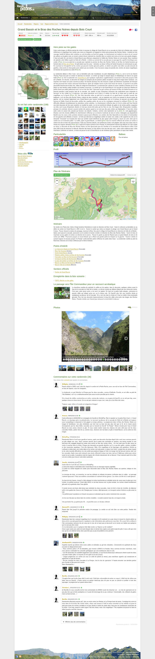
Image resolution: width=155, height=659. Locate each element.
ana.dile (21, 144)
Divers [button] (64, 18)
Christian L (65, 587)
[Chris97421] (31, 109)
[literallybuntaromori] (26, 120)
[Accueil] (18, 18)
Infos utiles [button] (55, 18)
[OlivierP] (31, 126)
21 (110, 359)
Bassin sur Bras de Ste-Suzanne (65, 263)
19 (105, 359)
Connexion (135, 14)
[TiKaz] (26, 137)
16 (98, 359)
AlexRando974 (23, 142)
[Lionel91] (20, 120)
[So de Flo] (31, 132)
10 (84, 359)
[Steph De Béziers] (37, 132)
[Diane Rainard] (43, 109)
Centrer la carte (131, 175)
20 (108, 359)
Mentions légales (112, 657)
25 (119, 359)
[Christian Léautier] (37, 109)
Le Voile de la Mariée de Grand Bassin (66, 249)
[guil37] (37, 115)
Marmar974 (65, 507)
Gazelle (64, 462)
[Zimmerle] (37, 137)
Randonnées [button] (25, 18)
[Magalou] (37, 120)
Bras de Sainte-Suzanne (25, 156)
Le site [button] (72, 18)
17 (101, 359)
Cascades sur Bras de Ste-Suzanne (66, 257)
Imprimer (38, 39)
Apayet (21, 148)
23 (115, 359)
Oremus (64, 415)
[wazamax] (31, 137)
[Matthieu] (20, 126)
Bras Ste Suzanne (60, 251)
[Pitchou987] (43, 126)
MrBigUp (65, 384)
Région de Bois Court (51, 24)
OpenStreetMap (132, 219)
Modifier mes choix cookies (97, 657)
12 (89, 359)
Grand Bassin (22, 160)
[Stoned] (43, 132)
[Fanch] (20, 115)
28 (126, 359)
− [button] (57, 183)
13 (91, 359)
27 (124, 359)
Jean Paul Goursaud (132, 652)
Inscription (127, 14)
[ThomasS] (20, 137)
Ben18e (64, 576)
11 (87, 359)
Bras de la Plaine (23, 158)
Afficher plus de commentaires (75, 622)
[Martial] (43, 120)
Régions (36, 24)
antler (21, 146)
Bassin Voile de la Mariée (63, 265)
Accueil (20, 24)
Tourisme (35, 18)
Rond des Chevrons (23, 163)
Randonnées (28, 24)
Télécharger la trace (26, 39)
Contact (80, 18)
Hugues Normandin (132, 654)
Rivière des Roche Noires (25, 161)
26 (122, 359)
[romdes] (20, 132)
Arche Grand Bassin (61, 253)
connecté (66, 380)
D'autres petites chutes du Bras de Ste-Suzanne (69, 255)
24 (117, 359)
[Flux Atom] (20, 656)
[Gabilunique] (26, 115)
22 (112, 359)
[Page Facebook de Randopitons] (17, 656)
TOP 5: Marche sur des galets (64, 280)
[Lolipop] (31, 120)
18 (103, 359)
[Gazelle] (31, 115)
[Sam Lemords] (26, 132)
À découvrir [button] (44, 18)
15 (96, 359)
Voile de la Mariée (23, 165)
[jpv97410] (43, 115)
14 (94, 359)
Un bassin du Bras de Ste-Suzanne (66, 259)
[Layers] (133, 181)
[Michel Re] (26, 126)
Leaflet (124, 219)
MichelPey (65, 437)
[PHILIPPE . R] (37, 126)
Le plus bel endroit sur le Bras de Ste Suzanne (69, 261)
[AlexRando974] (20, 109)
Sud (41, 24)
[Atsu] (26, 109)
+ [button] (57, 180)
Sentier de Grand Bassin (62, 272)
